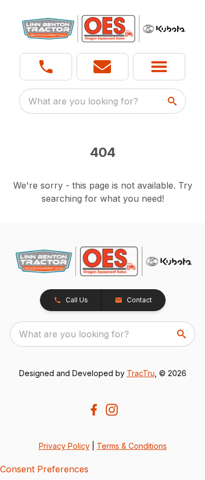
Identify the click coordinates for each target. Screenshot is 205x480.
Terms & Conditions (132, 445)
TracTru (141, 373)
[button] (46, 66)
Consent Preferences (44, 469)
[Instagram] (112, 410)
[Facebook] (94, 410)
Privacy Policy (64, 445)
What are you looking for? (83, 101)
